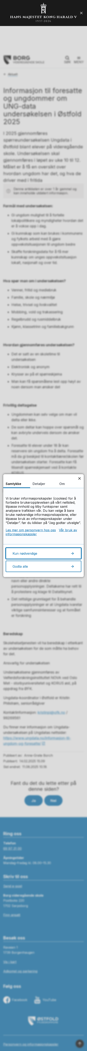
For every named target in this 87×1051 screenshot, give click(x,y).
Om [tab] (62, 484)
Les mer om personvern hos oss (31, 530)
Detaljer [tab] (39, 484)
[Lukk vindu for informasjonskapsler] (79, 478)
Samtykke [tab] (13, 484)
